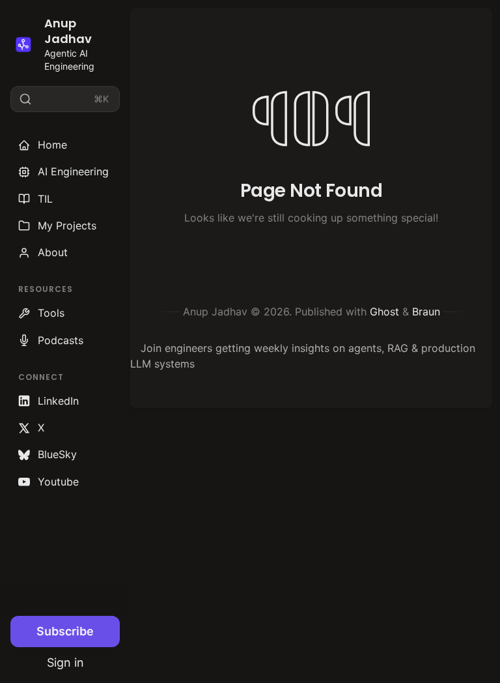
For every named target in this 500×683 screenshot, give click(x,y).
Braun (426, 311)
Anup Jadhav (68, 31)
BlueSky (57, 454)
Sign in (65, 662)
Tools (51, 312)
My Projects (67, 225)
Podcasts (60, 340)
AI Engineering (73, 171)
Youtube (58, 481)
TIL (45, 198)
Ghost (384, 311)
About (53, 252)
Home (52, 144)
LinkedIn (58, 400)
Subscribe (65, 631)
